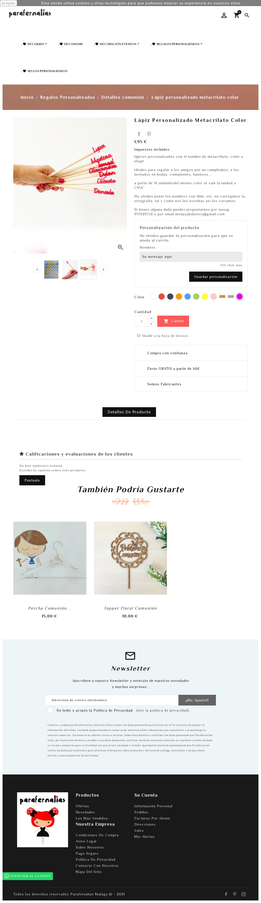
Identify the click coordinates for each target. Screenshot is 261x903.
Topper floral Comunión (130, 608)
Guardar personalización (215, 277)
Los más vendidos (92, 818)
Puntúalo (32, 480)
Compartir (139, 134)
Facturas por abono (152, 818)
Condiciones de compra (97, 835)
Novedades (85, 812)
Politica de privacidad (95, 859)
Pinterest (149, 134)
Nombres (147, 247)
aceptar (9, 3)
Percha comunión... (49, 608)
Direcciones (145, 824)
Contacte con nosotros (97, 866)
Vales (139, 830)
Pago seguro (87, 853)
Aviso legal (86, 841)
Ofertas (82, 806)
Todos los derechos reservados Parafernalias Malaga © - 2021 (69, 894)
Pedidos (141, 812)
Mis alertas (144, 837)
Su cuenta (146, 795)
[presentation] (37, 269)
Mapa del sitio (89, 872)
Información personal (153, 806)
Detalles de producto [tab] (129, 412)
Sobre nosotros (90, 847)
